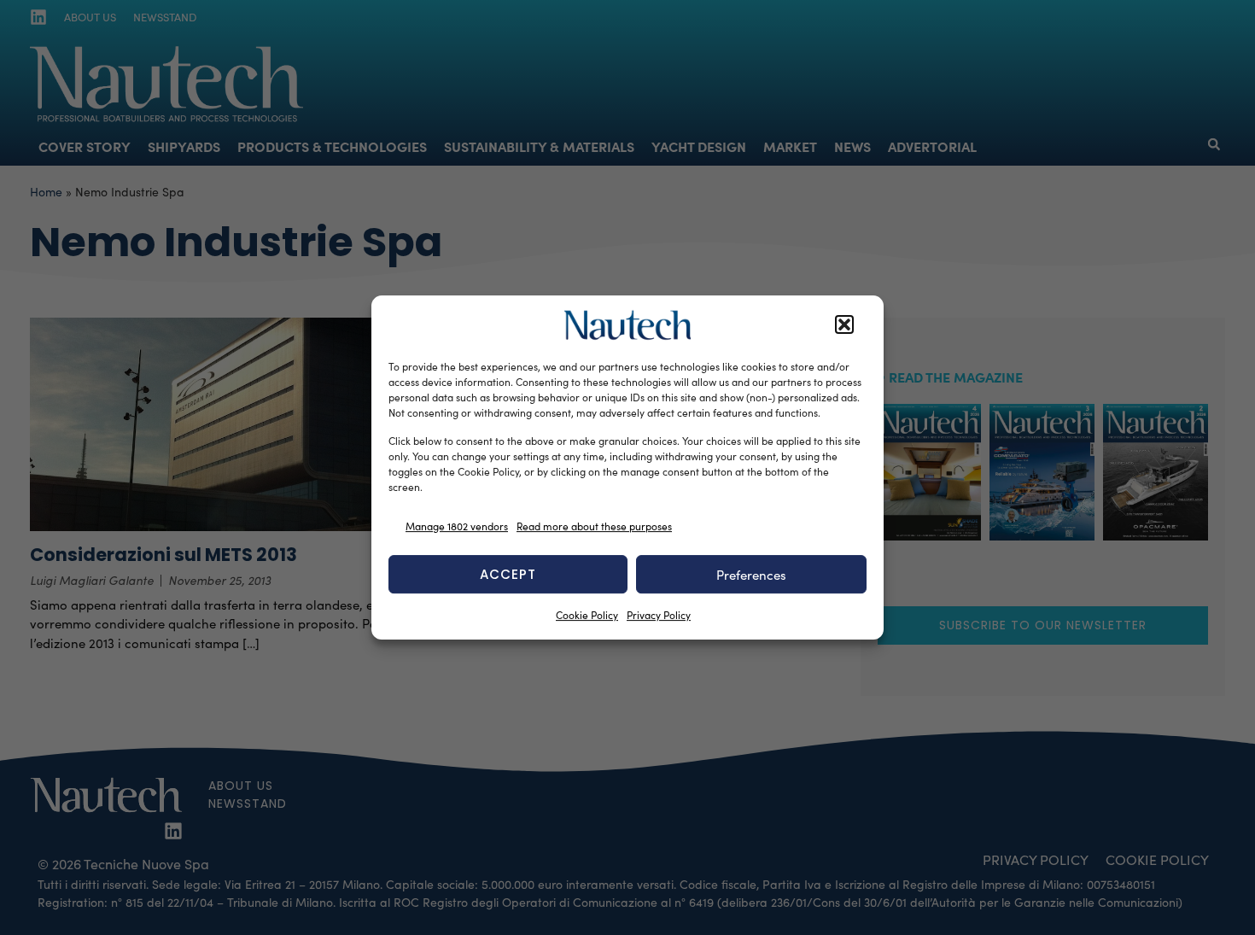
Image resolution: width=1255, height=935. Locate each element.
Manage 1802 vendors (457, 526)
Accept (508, 574)
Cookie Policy (587, 615)
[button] (844, 325)
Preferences (751, 574)
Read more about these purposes (594, 526)
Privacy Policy (659, 615)
